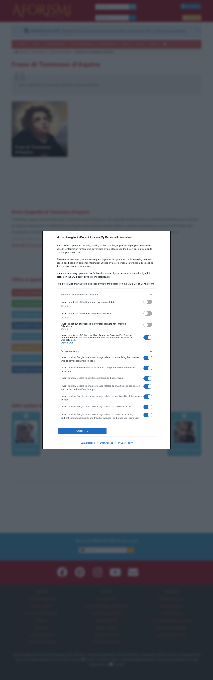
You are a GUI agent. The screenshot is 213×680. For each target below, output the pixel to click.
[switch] (147, 302)
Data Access (106, 442)
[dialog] (106, 340)
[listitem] (106, 294)
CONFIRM (82, 431)
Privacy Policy (125, 442)
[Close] (164, 237)
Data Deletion (88, 442)
